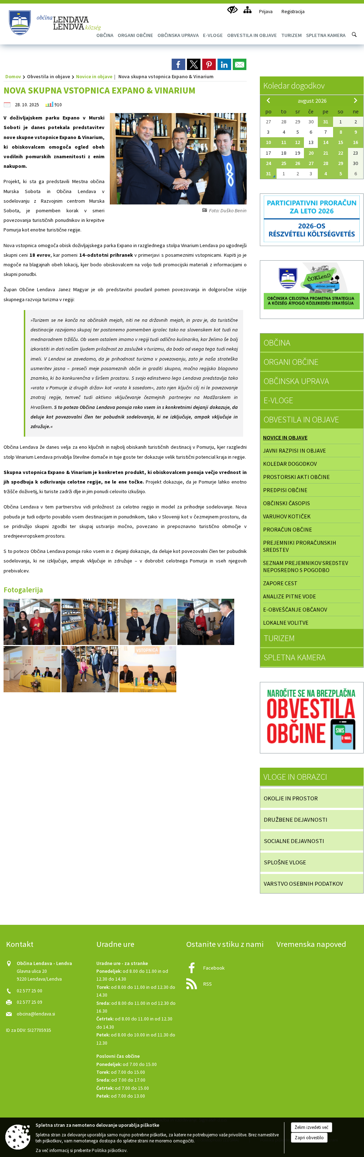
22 (340, 153)
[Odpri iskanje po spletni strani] (354, 34)
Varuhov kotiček (287, 516)
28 (325, 163)
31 (325, 121)
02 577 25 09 (29, 1002)
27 (311, 163)
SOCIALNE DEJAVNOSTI (294, 841)
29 (340, 163)
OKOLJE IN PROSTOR (291, 798)
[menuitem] (135, 35)
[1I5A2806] (90, 669)
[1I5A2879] (148, 622)
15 (340, 142)
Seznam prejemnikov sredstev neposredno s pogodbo (305, 566)
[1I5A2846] (32, 669)
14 (325, 142)
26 (297, 163)
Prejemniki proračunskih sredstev (299, 546)
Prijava (266, 12)
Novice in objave (94, 76)
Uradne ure (115, 944)
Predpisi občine (285, 490)
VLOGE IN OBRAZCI (295, 776)
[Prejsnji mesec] (268, 100)
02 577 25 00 (29, 991)
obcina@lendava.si (36, 1014)
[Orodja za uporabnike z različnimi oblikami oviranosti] (232, 10)
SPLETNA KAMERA (295, 657)
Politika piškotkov (109, 1150)
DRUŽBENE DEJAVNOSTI (295, 819)
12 (297, 142)
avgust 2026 (312, 100)
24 (268, 163)
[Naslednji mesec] (355, 100)
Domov (13, 76)
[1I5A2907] (90, 622)
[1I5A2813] (147, 669)
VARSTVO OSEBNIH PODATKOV (303, 883)
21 (325, 153)
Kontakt (19, 944)
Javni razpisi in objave (294, 450)
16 (355, 142)
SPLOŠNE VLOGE (285, 862)
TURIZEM (279, 638)
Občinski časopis (286, 503)
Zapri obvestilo (309, 1138)
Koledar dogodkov (294, 85)
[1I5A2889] (205, 622)
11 (283, 142)
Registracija (293, 12)
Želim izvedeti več (311, 1127)
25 (283, 163)
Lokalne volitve (286, 622)
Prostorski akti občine (296, 476)
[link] (178, 64)
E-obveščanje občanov (295, 609)
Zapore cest (280, 583)
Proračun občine (287, 529)
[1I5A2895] (32, 622)
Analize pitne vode (289, 596)
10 (268, 142)
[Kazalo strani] (247, 10)
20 (311, 153)
